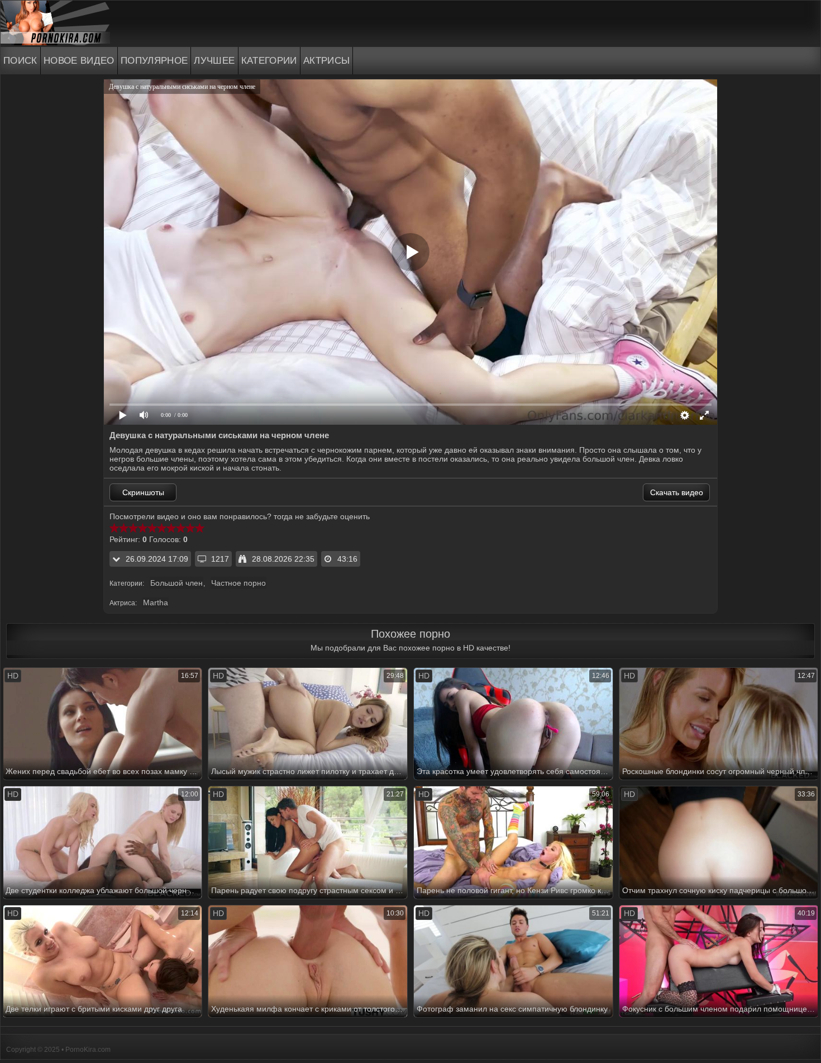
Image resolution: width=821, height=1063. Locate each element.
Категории (269, 60)
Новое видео (79, 60)
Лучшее (214, 60)
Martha (155, 602)
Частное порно (238, 582)
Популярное (154, 60)
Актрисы (326, 60)
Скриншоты (143, 492)
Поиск (20, 60)
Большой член (176, 582)
